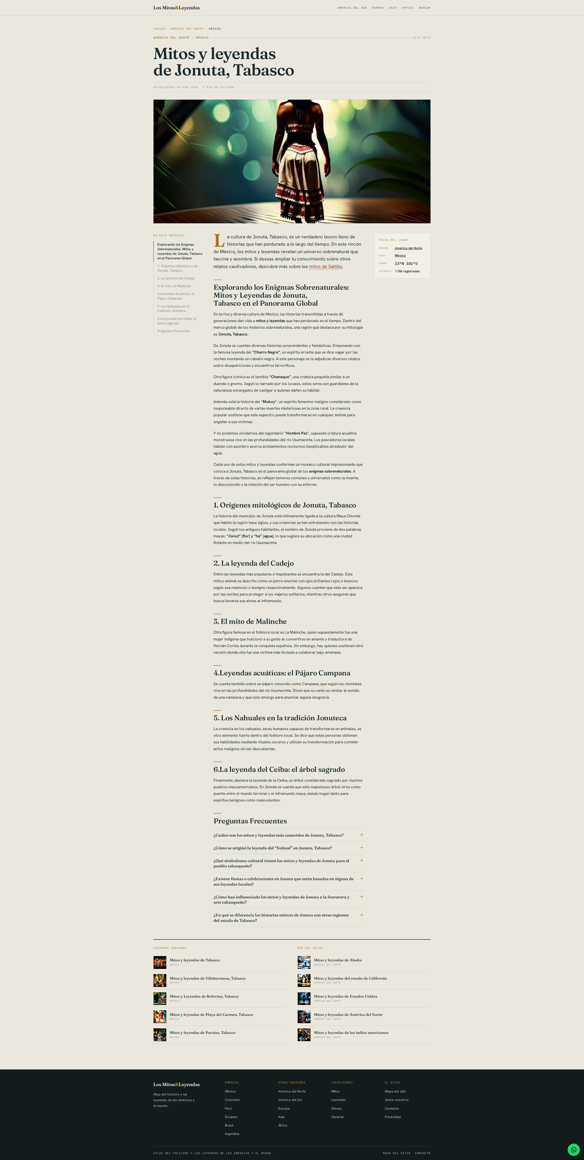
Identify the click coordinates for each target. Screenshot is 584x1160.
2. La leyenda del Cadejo (176, 278)
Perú (228, 1108)
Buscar (425, 7)
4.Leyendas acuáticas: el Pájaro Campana (175, 295)
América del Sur (352, 7)
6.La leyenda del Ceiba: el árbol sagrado (176, 320)
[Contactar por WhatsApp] (574, 1150)
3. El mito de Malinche (174, 286)
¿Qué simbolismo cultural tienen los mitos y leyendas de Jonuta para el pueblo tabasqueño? (281, 863)
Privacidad (393, 1117)
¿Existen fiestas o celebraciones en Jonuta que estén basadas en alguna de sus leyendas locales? (284, 881)
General (337, 1117)
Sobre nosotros (397, 1100)
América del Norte (187, 28)
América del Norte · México (181, 37)
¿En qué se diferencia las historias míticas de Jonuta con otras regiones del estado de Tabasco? (281, 918)
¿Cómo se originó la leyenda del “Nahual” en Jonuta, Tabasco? (273, 847)
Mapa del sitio (395, 1091)
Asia (393, 7)
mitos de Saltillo (325, 266)
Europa (378, 7)
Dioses (336, 1108)
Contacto (392, 1108)
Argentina (232, 1133)
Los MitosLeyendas (176, 7)
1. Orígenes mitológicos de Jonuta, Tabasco (177, 268)
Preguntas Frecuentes (173, 331)
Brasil (229, 1125)
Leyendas (338, 1100)
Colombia (232, 1100)
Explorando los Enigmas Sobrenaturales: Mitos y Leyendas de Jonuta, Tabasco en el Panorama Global (179, 251)
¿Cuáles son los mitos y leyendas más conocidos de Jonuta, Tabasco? (279, 835)
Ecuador (231, 1117)
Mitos (335, 1091)
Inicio (159, 28)
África (408, 7)
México (215, 28)
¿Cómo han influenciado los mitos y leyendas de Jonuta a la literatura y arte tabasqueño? (281, 900)
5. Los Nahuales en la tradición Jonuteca (173, 308)
